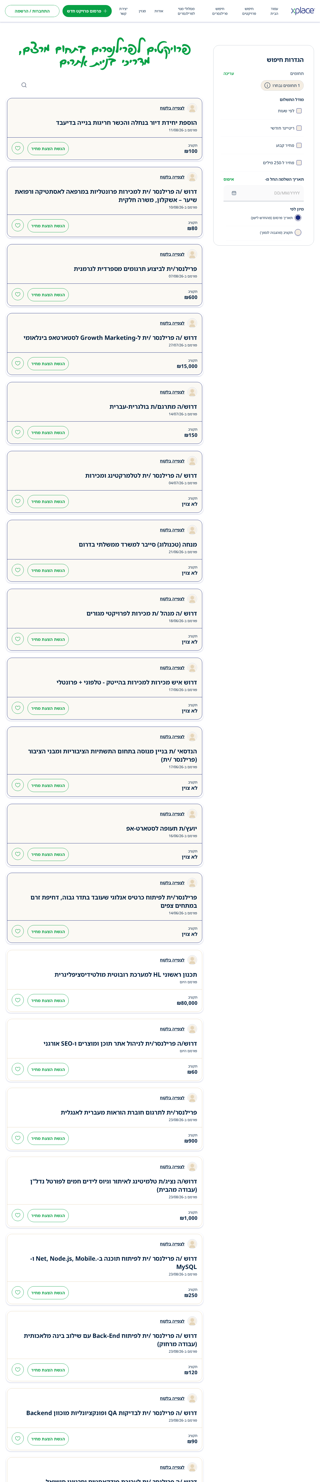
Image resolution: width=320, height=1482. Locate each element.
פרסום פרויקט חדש (84, 11)
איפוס (229, 179)
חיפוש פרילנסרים (220, 11)
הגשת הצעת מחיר (48, 148)
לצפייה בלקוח (172, 108)
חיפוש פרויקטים (249, 11)
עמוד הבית (274, 11)
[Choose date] (234, 192)
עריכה (229, 73)
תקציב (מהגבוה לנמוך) (276, 232)
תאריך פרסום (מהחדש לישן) (272, 217)
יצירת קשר (123, 11)
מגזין (142, 11)
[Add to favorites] (18, 148)
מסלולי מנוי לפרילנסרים (186, 11)
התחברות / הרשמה (32, 11)
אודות (158, 11)
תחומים (297, 73)
